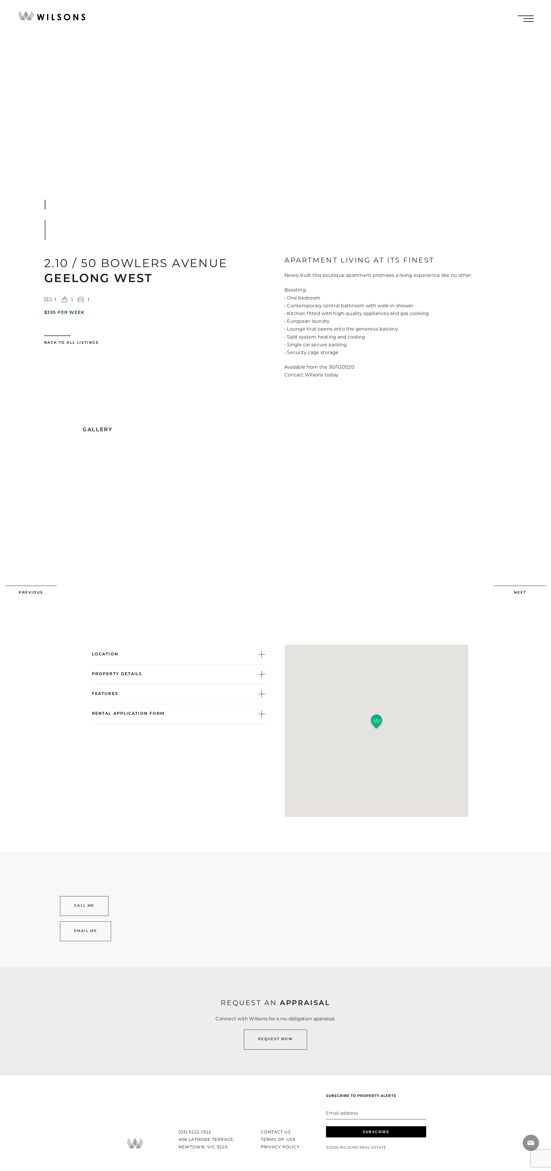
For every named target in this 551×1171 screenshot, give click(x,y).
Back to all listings (71, 343)
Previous (31, 593)
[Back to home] (52, 16)
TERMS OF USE (278, 1139)
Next (520, 593)
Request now (275, 1039)
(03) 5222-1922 (195, 1132)
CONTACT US (276, 1132)
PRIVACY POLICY (280, 1146)
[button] (376, 722)
